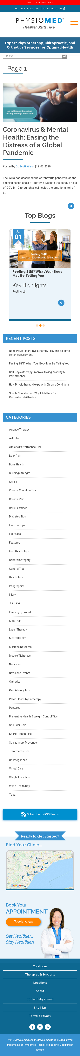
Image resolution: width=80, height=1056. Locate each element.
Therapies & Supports (40, 974)
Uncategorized (18, 759)
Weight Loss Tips (19, 777)
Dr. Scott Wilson (25, 166)
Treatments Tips (19, 751)
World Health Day (19, 786)
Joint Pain (15, 603)
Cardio (13, 481)
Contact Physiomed (40, 999)
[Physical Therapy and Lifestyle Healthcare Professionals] (40, 23)
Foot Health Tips (19, 551)
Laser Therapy (18, 629)
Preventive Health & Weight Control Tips (33, 716)
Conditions (40, 966)
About (40, 991)
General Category (19, 560)
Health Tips (16, 577)
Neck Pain (15, 664)
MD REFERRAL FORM (53, 9)
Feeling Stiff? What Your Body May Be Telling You (39, 363)
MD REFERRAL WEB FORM (27, 9)
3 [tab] (43, 325)
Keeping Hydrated (20, 612)
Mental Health (17, 638)
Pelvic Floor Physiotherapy (25, 699)
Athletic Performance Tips (25, 446)
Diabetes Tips (17, 516)
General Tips (16, 568)
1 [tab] (36, 325)
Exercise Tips (17, 525)
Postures (14, 707)
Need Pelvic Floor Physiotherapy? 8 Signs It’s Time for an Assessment (39, 352)
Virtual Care (16, 768)
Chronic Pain (16, 499)
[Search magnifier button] (64, 55)
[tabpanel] (40, 275)
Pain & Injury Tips (19, 690)
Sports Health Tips (20, 733)
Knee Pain (15, 620)
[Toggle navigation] (72, 33)
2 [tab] (40, 325)
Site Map (40, 1007)
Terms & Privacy (40, 1016)
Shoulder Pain (17, 725)
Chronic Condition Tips (23, 490)
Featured (14, 542)
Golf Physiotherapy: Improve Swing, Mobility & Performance (37, 374)
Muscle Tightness (20, 655)
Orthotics (14, 681)
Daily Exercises (18, 507)
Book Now (23, 922)
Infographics (16, 586)
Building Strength (19, 473)
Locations (40, 982)
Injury (12, 594)
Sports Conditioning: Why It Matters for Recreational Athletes (32, 395)
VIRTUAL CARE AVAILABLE (40, 3)
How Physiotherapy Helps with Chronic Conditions (39, 384)
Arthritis (14, 438)
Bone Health (16, 464)
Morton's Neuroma (20, 646)
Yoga (12, 794)
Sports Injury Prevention (23, 742)
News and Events (19, 673)
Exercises (15, 533)
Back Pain (15, 455)
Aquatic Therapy (19, 429)
